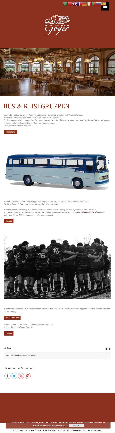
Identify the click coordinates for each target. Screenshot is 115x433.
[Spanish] (103, 4)
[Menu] (105, 6)
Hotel (84, 212)
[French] (79, 4)
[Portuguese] (93, 4)
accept (76, 425)
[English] (74, 4)
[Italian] (89, 4)
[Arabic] (65, 4)
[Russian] (98, 4)
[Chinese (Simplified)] (70, 4)
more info (60, 425)
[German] (84, 4)
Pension (95, 212)
